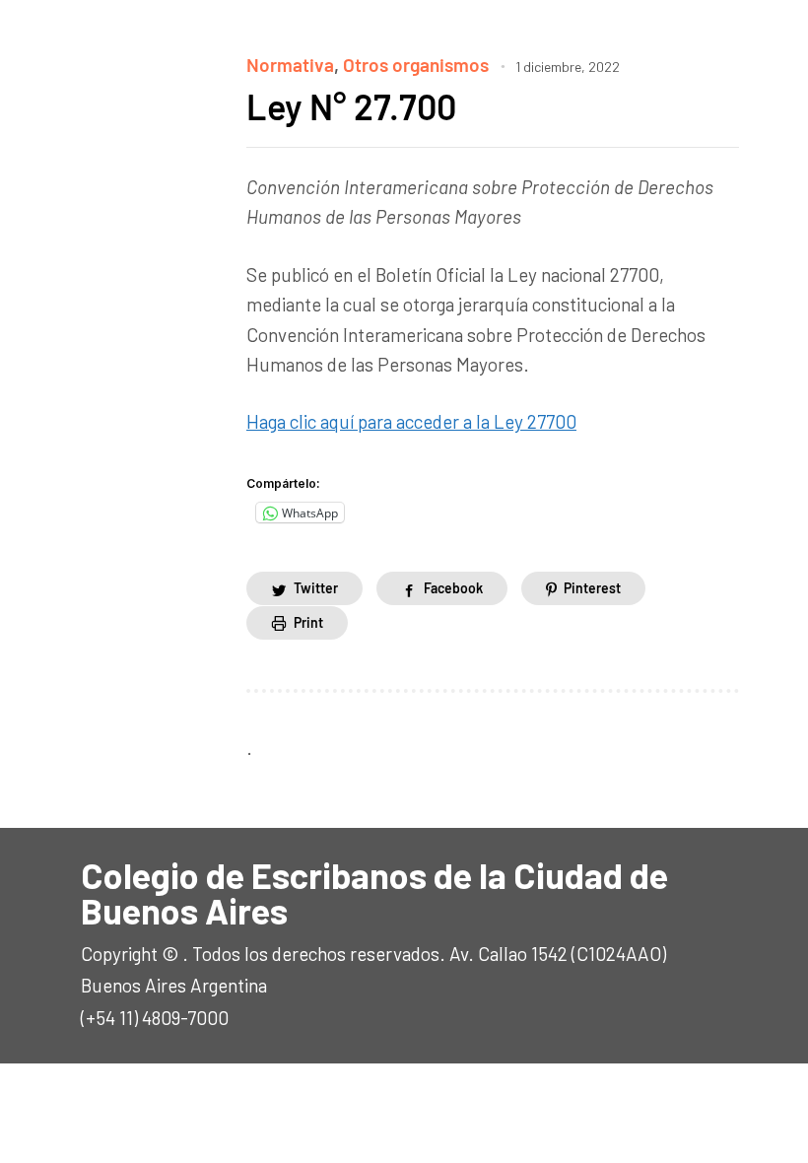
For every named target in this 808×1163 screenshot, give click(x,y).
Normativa (290, 64)
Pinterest (592, 588)
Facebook (453, 588)
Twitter (316, 588)
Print (308, 622)
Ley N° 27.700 (351, 106)
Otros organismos (416, 64)
